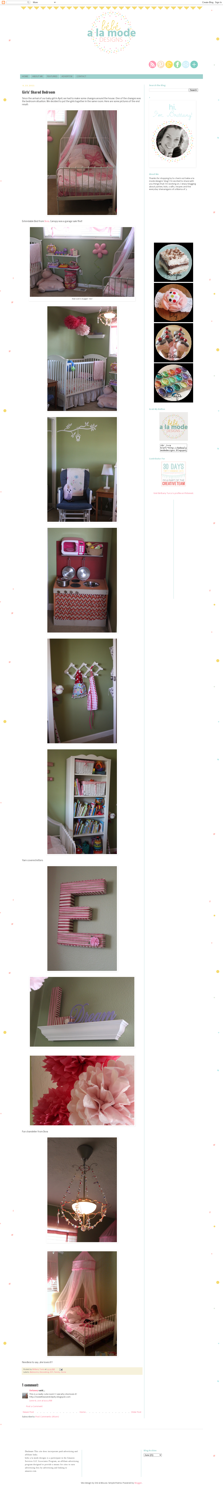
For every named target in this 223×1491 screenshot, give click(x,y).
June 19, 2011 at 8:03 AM (40, 1401)
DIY (51, 1372)
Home (63, 1372)
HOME (25, 76)
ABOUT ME (37, 76)
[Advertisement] (63, 1439)
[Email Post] (61, 1369)
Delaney (33, 1391)
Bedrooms (34, 1372)
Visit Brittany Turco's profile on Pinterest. (173, 493)
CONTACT (81, 76)
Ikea (46, 221)
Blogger (138, 1483)
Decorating (44, 1372)
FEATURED (52, 76)
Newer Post (28, 1412)
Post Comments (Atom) (47, 1417)
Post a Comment (34, 1406)
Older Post (136, 1412)
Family (57, 1372)
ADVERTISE (67, 76)
